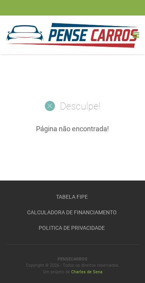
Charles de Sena (86, 271)
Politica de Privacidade (72, 228)
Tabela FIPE (72, 197)
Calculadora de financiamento (72, 212)
